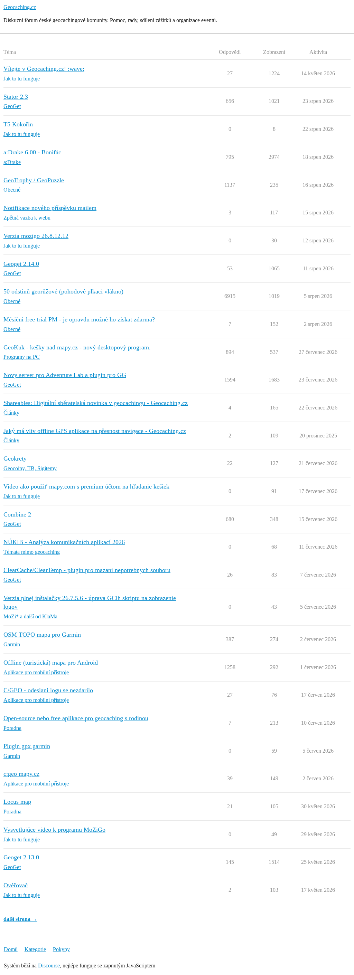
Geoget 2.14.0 (21, 263)
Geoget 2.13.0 (21, 857)
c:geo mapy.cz (21, 773)
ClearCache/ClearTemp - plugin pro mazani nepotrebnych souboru (86, 570)
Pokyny (61, 949)
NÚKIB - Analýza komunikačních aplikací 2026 (64, 542)
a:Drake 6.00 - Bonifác (32, 152)
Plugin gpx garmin (26, 746)
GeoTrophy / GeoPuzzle (33, 180)
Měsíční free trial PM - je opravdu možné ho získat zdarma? (79, 319)
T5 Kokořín (18, 124)
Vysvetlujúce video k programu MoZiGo (54, 829)
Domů (11, 949)
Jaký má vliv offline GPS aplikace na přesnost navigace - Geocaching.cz (94, 430)
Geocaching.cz (19, 7)
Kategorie (35, 949)
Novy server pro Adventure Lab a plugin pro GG (64, 374)
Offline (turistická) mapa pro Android (50, 662)
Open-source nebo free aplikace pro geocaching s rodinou (75, 718)
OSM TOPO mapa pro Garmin (42, 634)
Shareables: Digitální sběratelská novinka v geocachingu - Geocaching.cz (95, 402)
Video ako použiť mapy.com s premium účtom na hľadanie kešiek (86, 486)
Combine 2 (17, 514)
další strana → (20, 919)
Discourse (49, 965)
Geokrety (15, 458)
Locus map (17, 801)
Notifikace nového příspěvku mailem (49, 207)
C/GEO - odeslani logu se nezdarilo (48, 690)
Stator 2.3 (15, 96)
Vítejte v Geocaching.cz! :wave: (43, 68)
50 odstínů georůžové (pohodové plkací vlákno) (63, 291)
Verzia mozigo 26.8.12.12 (35, 235)
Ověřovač (15, 885)
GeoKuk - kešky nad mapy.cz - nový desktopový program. (77, 347)
